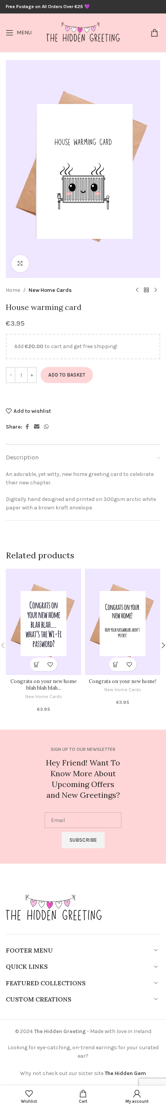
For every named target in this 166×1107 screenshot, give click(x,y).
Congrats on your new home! (122, 681)
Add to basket (66, 375)
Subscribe (83, 840)
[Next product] (155, 290)
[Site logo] (83, 32)
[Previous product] (137, 290)
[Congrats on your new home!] (122, 622)
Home (13, 290)
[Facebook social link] (27, 427)
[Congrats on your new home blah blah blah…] (43, 622)
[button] (37, 664)
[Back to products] (146, 290)
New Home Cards (50, 290)
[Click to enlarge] (20, 263)
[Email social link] (37, 427)
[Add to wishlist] (50, 664)
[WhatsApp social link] (46, 427)
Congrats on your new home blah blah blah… (43, 684)
